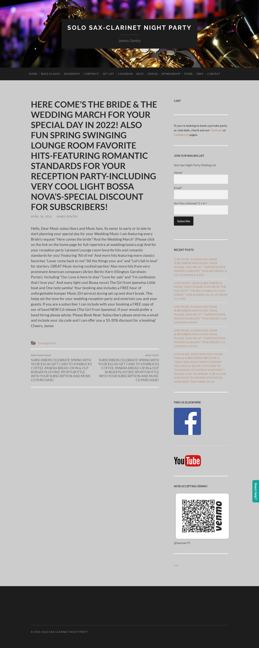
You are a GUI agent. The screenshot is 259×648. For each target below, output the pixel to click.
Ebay (200, 73)
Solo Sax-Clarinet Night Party (129, 27)
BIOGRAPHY (72, 73)
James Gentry (67, 216)
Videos (153, 73)
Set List (108, 73)
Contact (213, 73)
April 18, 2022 (41, 216)
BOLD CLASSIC (50, 73)
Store (188, 73)
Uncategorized (47, 343)
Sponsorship (171, 73)
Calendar (125, 73)
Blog (140, 73)
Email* (178, 188)
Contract (91, 73)
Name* (178, 172)
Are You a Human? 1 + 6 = (190, 203)
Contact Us (181, 134)
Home (33, 73)
